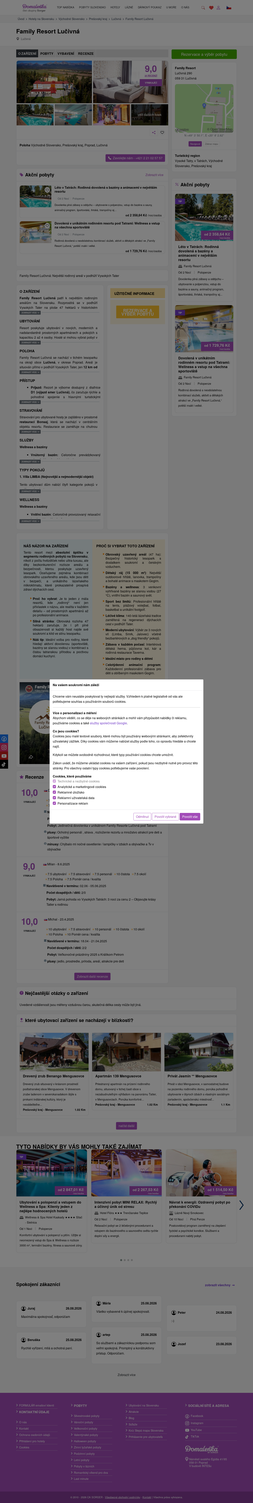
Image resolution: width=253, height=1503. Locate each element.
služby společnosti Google (108, 723)
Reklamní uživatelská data (76, 798)
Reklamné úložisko (71, 792)
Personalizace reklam (73, 803)
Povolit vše (190, 816)
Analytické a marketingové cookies (82, 786)
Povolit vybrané (165, 816)
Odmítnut (142, 816)
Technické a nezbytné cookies (79, 781)
